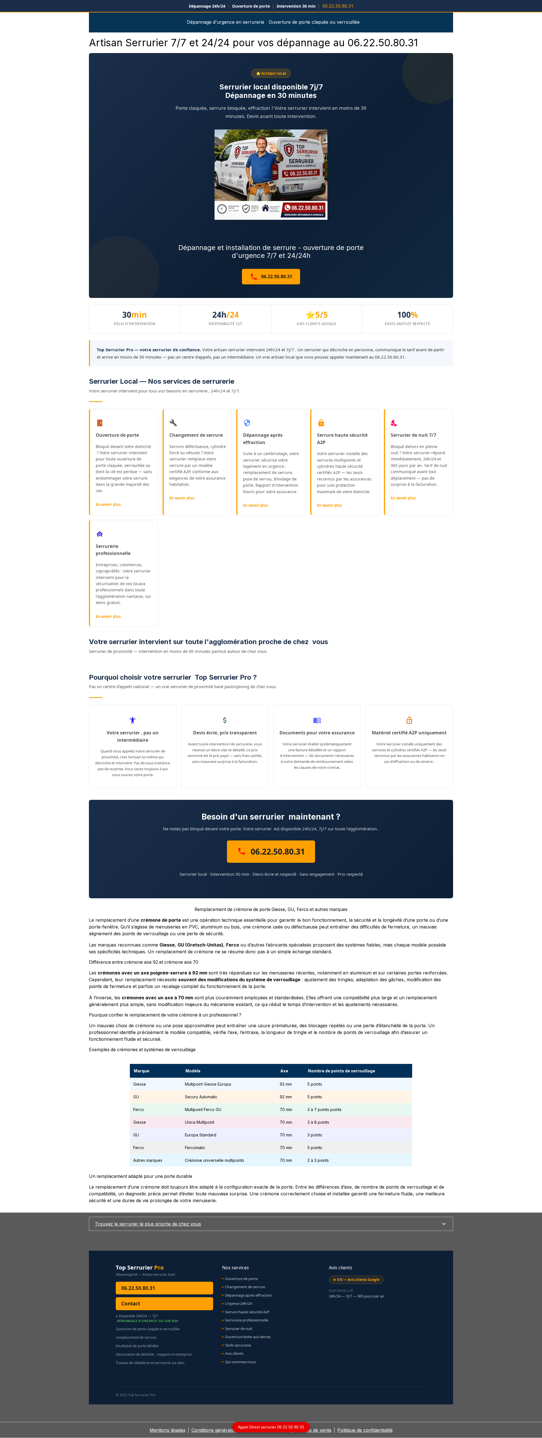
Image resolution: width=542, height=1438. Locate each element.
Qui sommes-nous (240, 1361)
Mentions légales (167, 1430)
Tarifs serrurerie (238, 1345)
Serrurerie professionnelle (246, 1320)
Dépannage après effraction (248, 1295)
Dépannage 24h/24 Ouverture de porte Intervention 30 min (271, 6)
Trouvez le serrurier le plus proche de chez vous (148, 1224)
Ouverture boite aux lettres (248, 1336)
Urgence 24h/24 (238, 1303)
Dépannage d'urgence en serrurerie (225, 22)
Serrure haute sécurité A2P (247, 1311)
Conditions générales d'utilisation (226, 1430)
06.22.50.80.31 (276, 276)
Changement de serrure (245, 1286)
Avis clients (234, 1353)
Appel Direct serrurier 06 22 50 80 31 (271, 1427)
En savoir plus (108, 504)
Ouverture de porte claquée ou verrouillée (314, 22)
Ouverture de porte (241, 1278)
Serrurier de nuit (238, 1328)
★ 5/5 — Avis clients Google (356, 1279)
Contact (130, 1303)
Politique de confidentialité (365, 1430)
